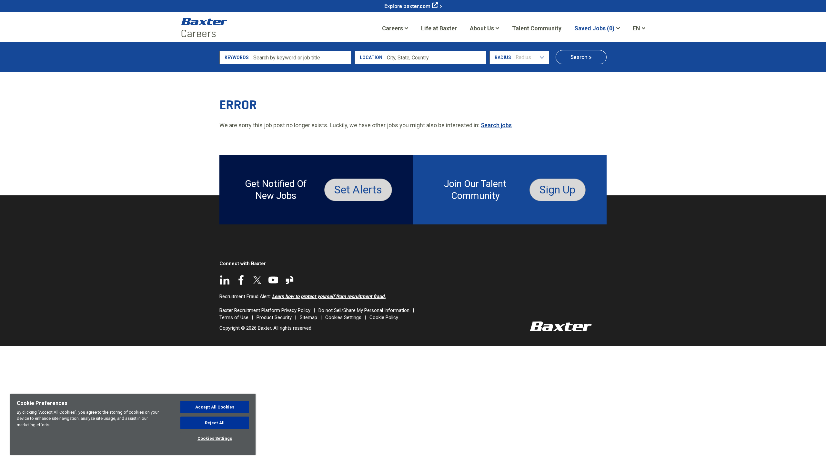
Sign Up (557, 189)
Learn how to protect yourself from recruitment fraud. (329, 296)
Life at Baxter (439, 28)
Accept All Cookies (214, 407)
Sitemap (308, 317)
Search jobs (496, 125)
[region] (133, 424)
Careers (392, 28)
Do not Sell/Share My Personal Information (363, 310)
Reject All (215, 422)
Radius (503, 57)
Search (579, 57)
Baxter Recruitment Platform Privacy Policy (264, 310)
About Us (482, 28)
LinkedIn (225, 280)
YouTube (273, 280)
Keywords (237, 57)
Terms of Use (233, 317)
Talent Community (536, 30)
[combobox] (435, 57)
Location (371, 57)
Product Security (274, 317)
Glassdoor (289, 280)
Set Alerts (358, 189)
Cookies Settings (343, 317)
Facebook (241, 280)
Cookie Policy (383, 317)
